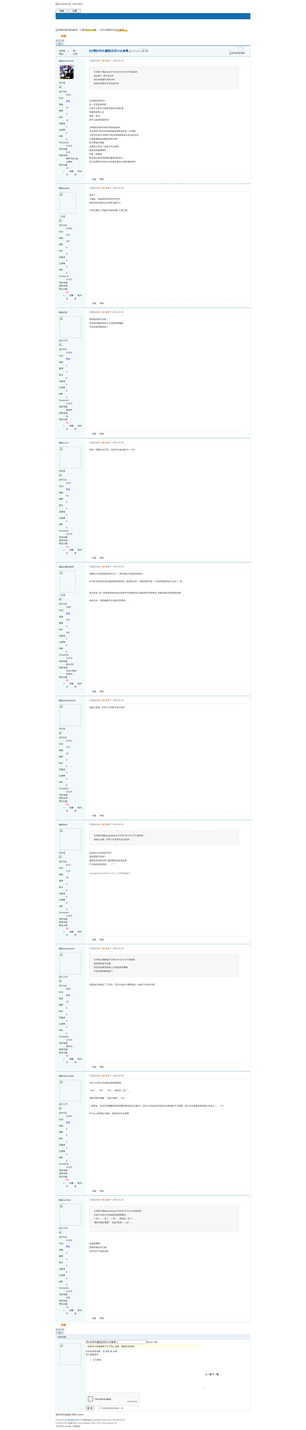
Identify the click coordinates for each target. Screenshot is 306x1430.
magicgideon (69, 700)
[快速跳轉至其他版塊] (67, 29)
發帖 (58, 35)
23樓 (102, 442)
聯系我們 (60, 1414)
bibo (65, 824)
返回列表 (60, 40)
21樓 (102, 188)
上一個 (208, 1374)
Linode (68, 1426)
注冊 (74, 11)
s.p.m (65, 443)
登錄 (62, 11)
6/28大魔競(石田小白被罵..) (113, 30)
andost (66, 188)
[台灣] (93, 50)
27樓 (102, 948)
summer (67, 1200)
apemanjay (68, 1076)
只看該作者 (94, 61)
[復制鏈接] (136, 51)
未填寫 (69, 146)
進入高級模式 (92, 1354)
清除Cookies (78, 1414)
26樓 (102, 824)
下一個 (215, 1374)
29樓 (102, 1200)
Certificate (86, 1420)
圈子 (77, 31)
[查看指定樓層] (237, 53)
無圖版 (68, 1414)
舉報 (102, 179)
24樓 (102, 566)
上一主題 (230, 49)
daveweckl (68, 61)
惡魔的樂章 (68, 567)
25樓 (102, 700)
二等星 (62, 216)
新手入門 (63, 340)
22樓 (102, 312)
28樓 (102, 1076)
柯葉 (65, 312)
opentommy (69, 948)
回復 (63, 35)
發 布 (89, 1408)
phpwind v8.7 (74, 1420)
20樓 (102, 61)
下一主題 (234, 49)
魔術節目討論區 (89, 30)
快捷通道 (241, 28)
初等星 (62, 83)
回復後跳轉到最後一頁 (112, 1408)
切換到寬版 (77, 4)
